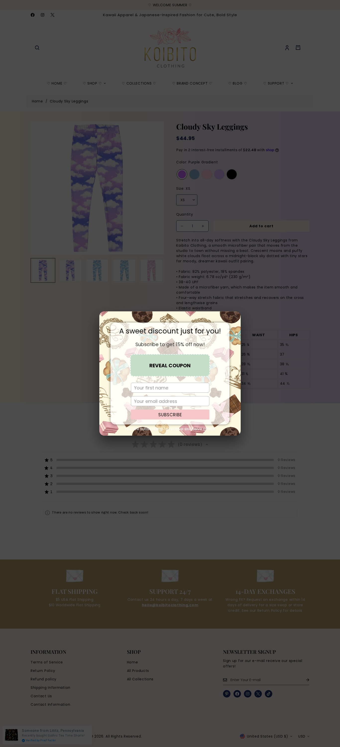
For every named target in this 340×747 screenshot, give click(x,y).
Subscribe (170, 415)
